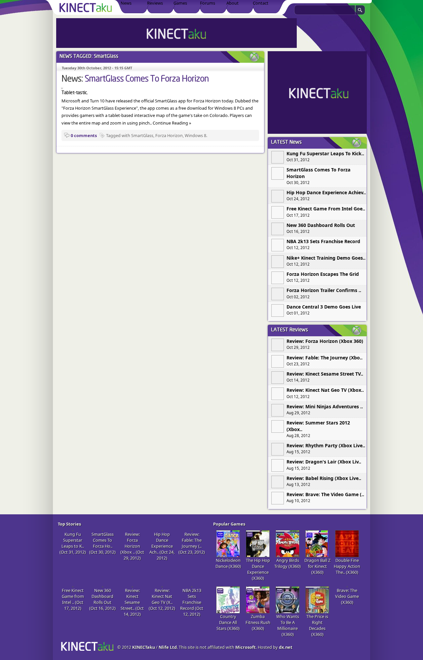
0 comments (84, 135)
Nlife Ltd (168, 647)
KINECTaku (143, 647)
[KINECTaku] (87, 7)
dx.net (285, 647)
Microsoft (245, 647)
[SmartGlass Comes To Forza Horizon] (61, 87)
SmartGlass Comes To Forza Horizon (147, 79)
